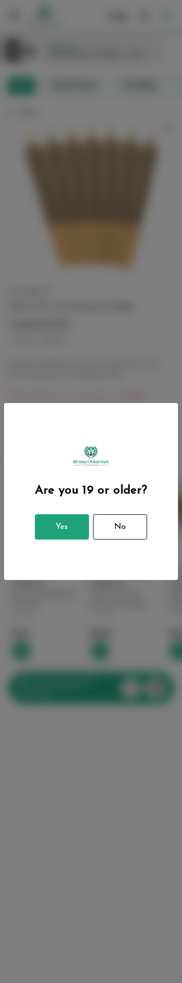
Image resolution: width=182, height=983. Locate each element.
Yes (62, 527)
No (120, 527)
